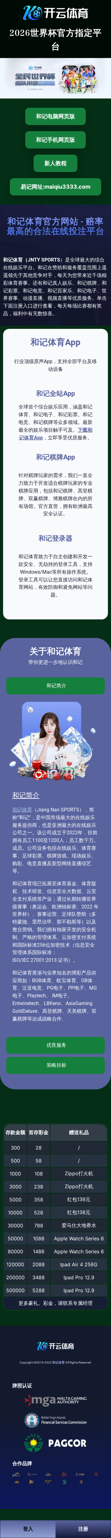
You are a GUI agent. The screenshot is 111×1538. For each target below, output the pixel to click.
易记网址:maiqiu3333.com (55, 186)
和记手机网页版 (55, 139)
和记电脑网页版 (55, 116)
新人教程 (55, 163)
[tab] (55, 685)
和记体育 (22, 810)
